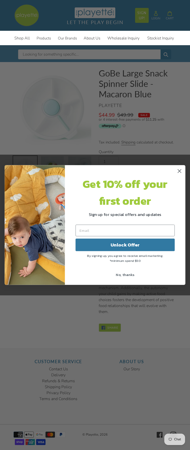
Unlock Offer (125, 245)
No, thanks (125, 274)
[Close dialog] (179, 171)
